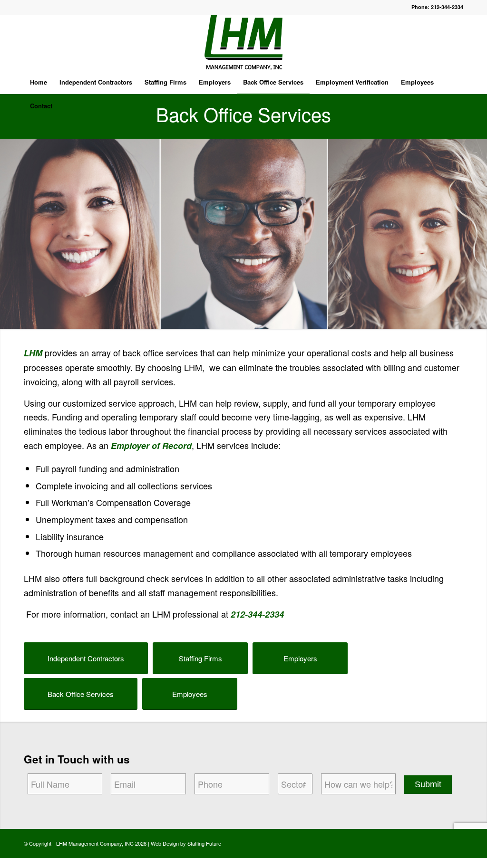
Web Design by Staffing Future (186, 843)
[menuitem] (38, 82)
